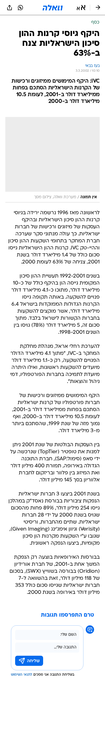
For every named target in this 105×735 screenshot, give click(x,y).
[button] (81, 7)
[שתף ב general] (9, 7)
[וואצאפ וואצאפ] (20, 7)
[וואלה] (53, 7)
